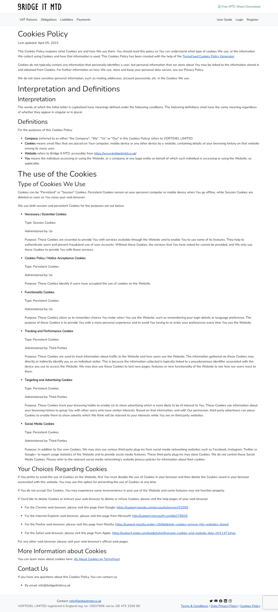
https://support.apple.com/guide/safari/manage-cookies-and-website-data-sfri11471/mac (174, 533)
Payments (84, 19)
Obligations (49, 19)
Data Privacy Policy (224, 606)
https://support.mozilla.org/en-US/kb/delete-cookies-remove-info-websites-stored (171, 524)
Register (252, 19)
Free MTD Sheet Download (240, 6)
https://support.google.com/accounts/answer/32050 (152, 507)
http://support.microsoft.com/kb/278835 (160, 516)
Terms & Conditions (194, 606)
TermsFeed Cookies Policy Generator (208, 56)
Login (239, 19)
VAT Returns (28, 19)
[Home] (39, 6)
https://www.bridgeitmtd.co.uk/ (115, 153)
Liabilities (66, 19)
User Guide (224, 19)
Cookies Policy (250, 606)
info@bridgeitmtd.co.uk (85, 601)
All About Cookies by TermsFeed (96, 559)
